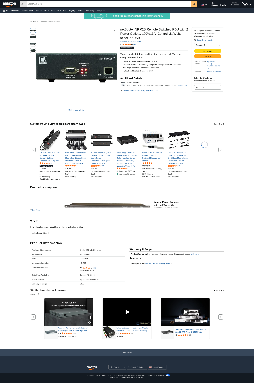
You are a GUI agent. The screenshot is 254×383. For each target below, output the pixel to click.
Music (80, 10)
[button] (6, 10)
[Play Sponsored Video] (127, 312)
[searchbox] (109, 3)
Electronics (34, 22)
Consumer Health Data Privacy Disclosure (129, 375)
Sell (64, 10)
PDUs (57, 22)
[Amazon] (9, 4)
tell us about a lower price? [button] (158, 263)
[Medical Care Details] (48, 10)
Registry (72, 10)
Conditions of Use (93, 375)
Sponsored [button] (33, 294)
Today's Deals (27, 10)
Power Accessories (47, 22)
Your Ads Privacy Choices (156, 375)
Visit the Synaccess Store (130, 41)
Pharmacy (90, 10)
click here (195, 254)
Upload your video (39, 233)
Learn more (182, 85)
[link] (50, 156)
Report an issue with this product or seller (140, 91)
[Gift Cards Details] (60, 10)
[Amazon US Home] (92, 368)
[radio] (33, 30)
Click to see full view (76, 110)
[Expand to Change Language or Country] (124, 367)
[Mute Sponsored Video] (90, 322)
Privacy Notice (107, 375)
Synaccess (211, 62)
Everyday (101, 10)
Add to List (200, 87)
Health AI (15, 10)
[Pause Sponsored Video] (90, 317)
